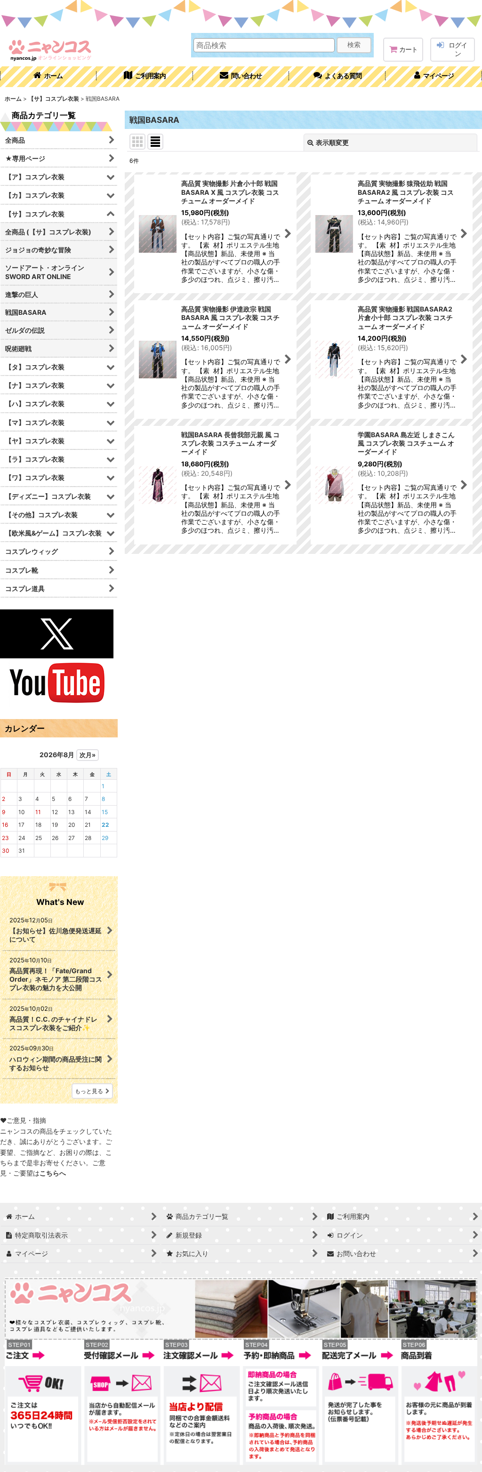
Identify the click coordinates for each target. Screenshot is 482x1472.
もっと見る (89, 1091)
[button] (337, 76)
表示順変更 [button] (332, 142)
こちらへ (53, 1173)
